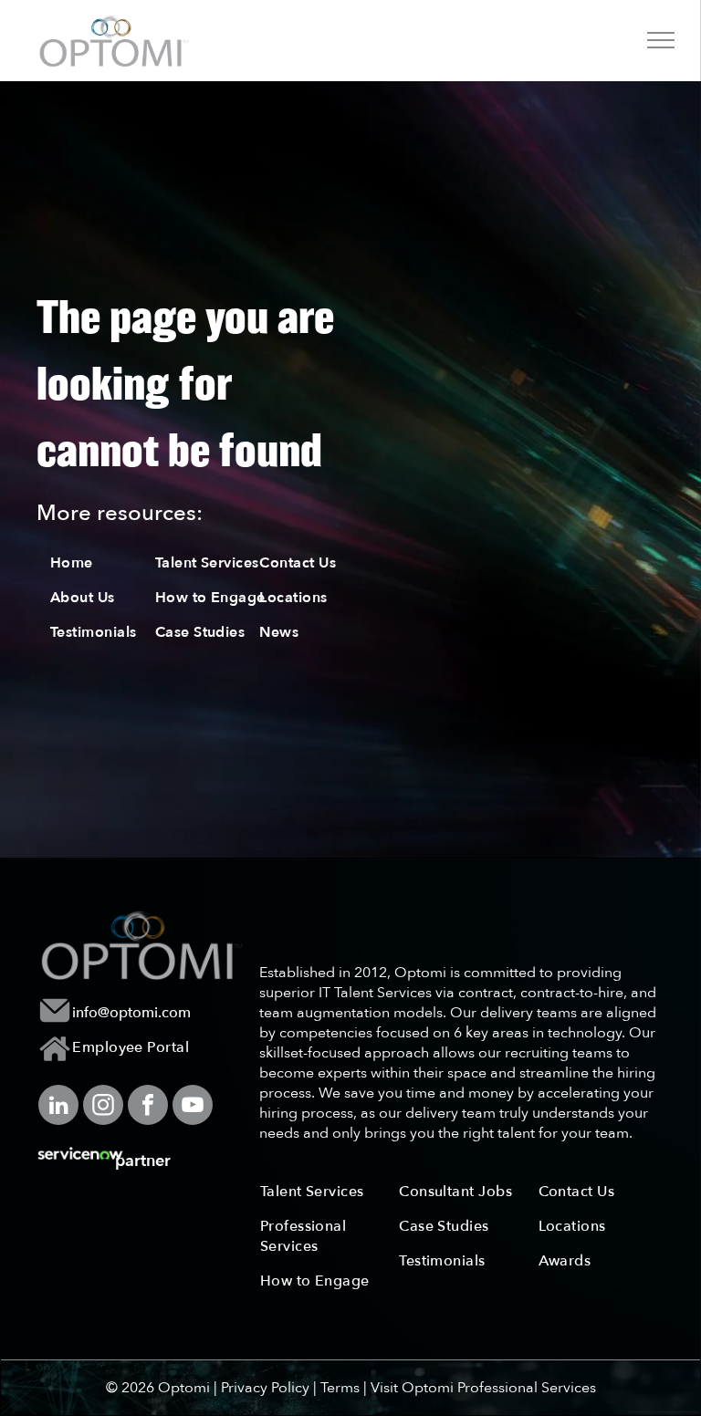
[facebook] (148, 1107)
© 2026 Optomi (158, 1388)
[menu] (661, 40)
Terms (340, 1388)
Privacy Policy (265, 1388)
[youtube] (193, 1107)
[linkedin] (58, 1107)
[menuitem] (114, 563)
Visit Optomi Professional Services (483, 1388)
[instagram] (103, 1107)
